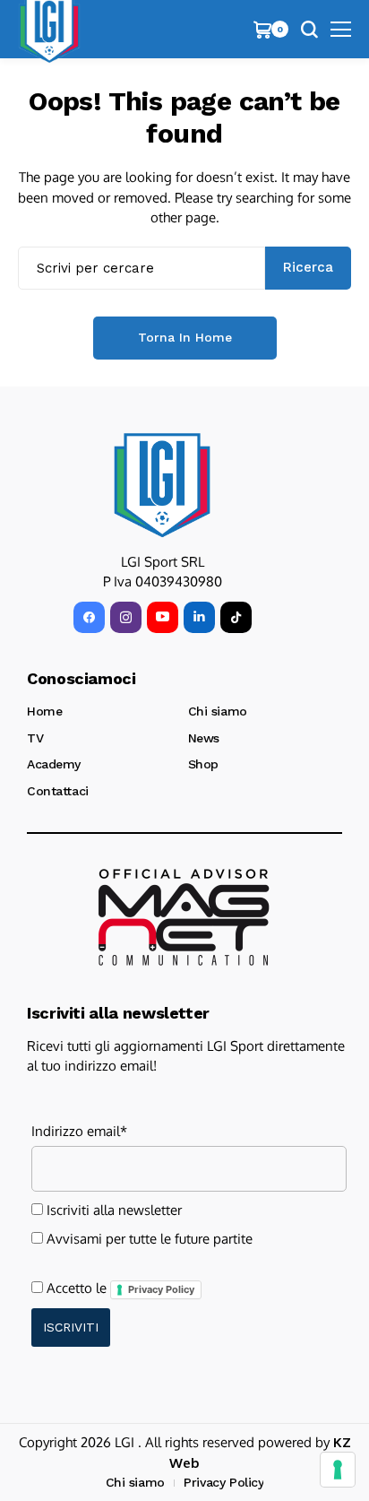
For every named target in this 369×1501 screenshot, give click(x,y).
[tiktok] (236, 617)
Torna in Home (185, 337)
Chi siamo (217, 711)
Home (44, 711)
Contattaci (58, 791)
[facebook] (89, 617)
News (203, 738)
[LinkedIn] (199, 617)
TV (35, 738)
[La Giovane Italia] (162, 485)
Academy (54, 764)
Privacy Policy (161, 1289)
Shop (203, 764)
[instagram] (126, 617)
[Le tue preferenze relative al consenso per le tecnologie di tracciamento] (338, 1470)
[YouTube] (162, 617)
